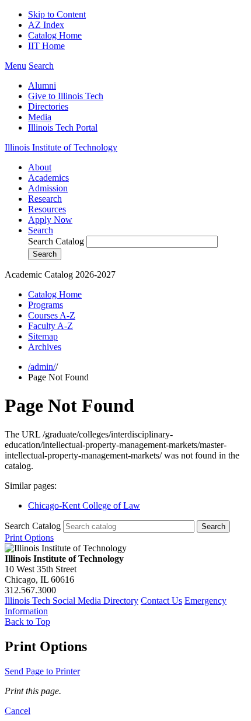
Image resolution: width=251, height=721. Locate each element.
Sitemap (43, 336)
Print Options (29, 537)
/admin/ (41, 367)
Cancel (17, 711)
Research (45, 199)
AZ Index (46, 25)
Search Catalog (56, 241)
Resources (47, 209)
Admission (48, 188)
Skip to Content (57, 14)
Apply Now (50, 220)
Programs (45, 305)
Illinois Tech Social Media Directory (71, 601)
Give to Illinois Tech (65, 96)
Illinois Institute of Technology (61, 147)
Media (39, 117)
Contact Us (161, 601)
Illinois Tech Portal (62, 127)
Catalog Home (55, 35)
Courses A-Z (51, 315)
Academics (48, 178)
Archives (44, 347)
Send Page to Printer (42, 671)
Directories (48, 106)
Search (40, 230)
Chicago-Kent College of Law (84, 505)
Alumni (42, 85)
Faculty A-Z (50, 326)
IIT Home (46, 46)
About (39, 167)
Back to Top (27, 621)
